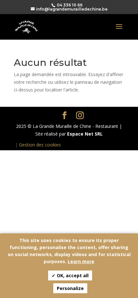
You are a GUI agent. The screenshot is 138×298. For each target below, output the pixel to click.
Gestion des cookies (40, 145)
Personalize (70, 288)
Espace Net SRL (85, 134)
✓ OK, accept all (70, 275)
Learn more (81, 261)
